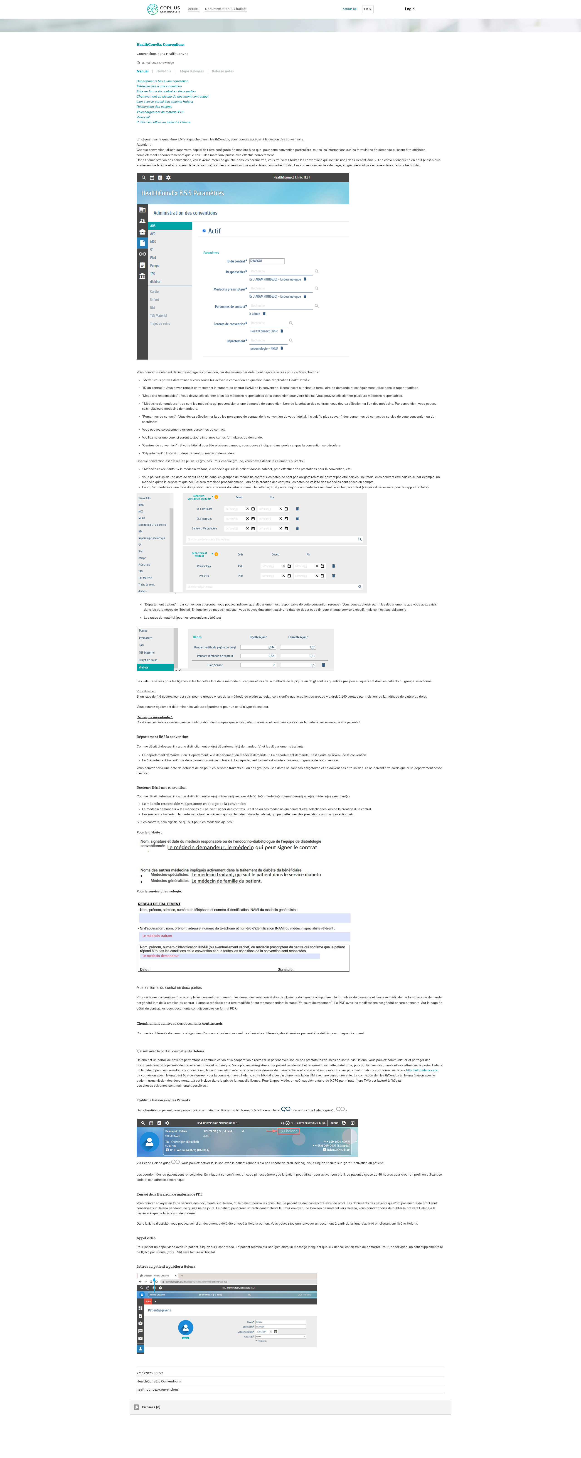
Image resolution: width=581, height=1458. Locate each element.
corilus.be (350, 9)
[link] (193, 9)
